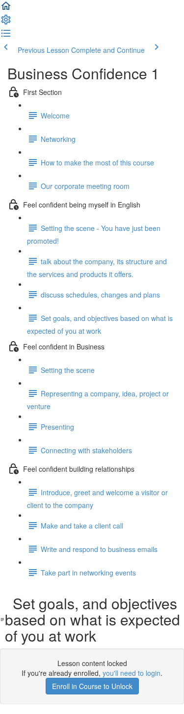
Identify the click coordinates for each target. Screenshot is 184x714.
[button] (6, 9)
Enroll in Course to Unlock (92, 686)
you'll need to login (131, 673)
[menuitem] (6, 22)
